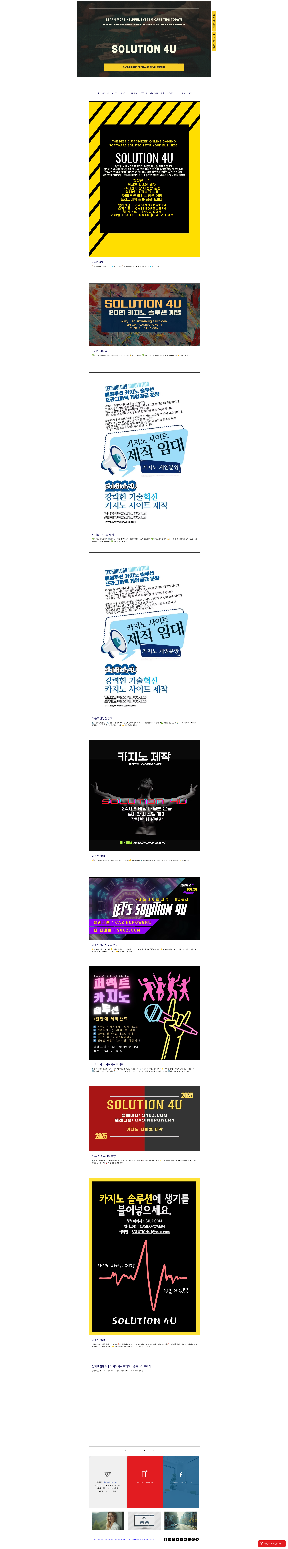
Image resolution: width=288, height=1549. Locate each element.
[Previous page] (130, 1450)
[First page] (125, 1450)
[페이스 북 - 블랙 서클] (165, 1539)
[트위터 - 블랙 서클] (177, 1539)
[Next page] (158, 1450)
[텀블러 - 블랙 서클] (189, 1539)
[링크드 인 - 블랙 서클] (181, 1539)
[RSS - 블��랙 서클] (197, 1539)
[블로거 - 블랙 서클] (185, 1539)
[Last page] (163, 1450)
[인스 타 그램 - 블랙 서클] (173, 1539)
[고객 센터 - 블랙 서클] (193, 1539)
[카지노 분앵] (181, 1474)
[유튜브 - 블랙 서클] (169, 1539)
